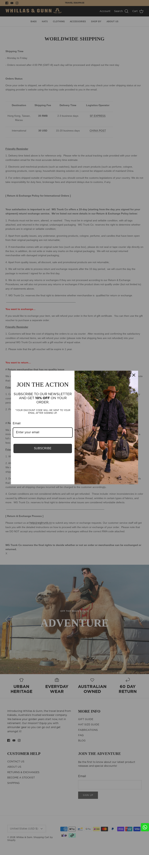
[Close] (133, 375)
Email (17, 423)
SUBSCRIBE (42, 448)
